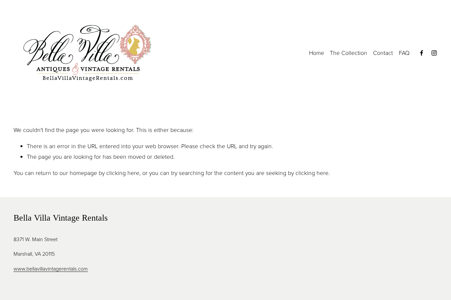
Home (316, 53)
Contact (383, 53)
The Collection (348, 53)
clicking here (122, 173)
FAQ (404, 53)
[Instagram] (434, 53)
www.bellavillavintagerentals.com (51, 268)
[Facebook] (421, 53)
